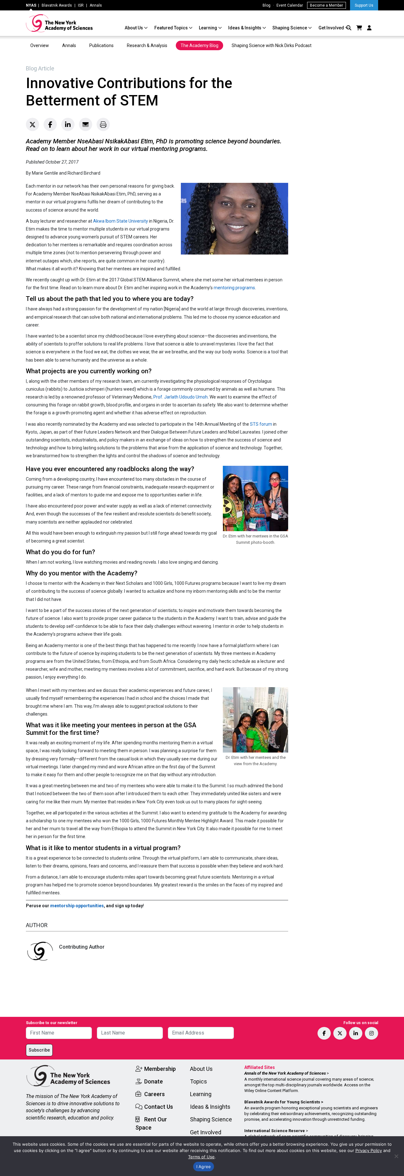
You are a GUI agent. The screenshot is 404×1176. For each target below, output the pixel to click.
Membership (160, 1068)
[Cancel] (396, 1156)
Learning (208, 27)
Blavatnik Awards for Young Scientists (282, 1102)
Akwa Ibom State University (120, 221)
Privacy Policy (368, 1150)
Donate (153, 1081)
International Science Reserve (274, 1130)
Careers (154, 1094)
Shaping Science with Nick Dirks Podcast (272, 45)
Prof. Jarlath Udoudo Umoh (180, 396)
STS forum (261, 424)
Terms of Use (201, 1156)
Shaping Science (290, 27)
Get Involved (331, 27)
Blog (266, 5)
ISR (81, 5)
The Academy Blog (199, 45)
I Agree (203, 1166)
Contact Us (158, 1106)
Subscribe (39, 1050)
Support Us (364, 5)
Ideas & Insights (245, 27)
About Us (134, 27)
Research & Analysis (147, 45)
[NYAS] (59, 23)
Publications (101, 45)
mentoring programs (234, 287)
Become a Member (326, 5)
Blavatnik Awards (57, 5)
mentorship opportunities (77, 905)
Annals (96, 5)
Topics (198, 1081)
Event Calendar (289, 5)
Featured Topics (171, 27)
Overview (39, 45)
